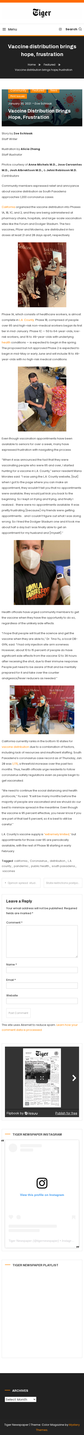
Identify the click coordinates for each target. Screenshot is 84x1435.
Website (12, 995)
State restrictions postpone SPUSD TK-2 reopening (64, 883)
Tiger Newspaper (20, 1240)
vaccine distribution (15, 747)
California (8, 207)
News (53, 90)
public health (40, 866)
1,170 (15, 764)
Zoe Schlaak (43, 103)
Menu (12, 29)
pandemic (21, 866)
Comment (14, 922)
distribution (57, 861)
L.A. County (26, 320)
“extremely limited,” (57, 834)
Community (18, 90)
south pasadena (63, 866)
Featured (38, 90)
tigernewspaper (47, 1240)
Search (71, 29)
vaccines (8, 871)
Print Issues (17, 96)
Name (11, 964)
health (6, 342)
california (20, 861)
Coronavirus (38, 861)
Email (11, 980)
